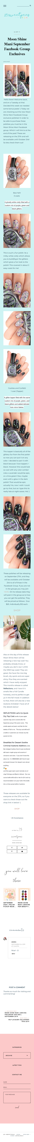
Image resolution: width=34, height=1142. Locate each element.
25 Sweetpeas (9, 1134)
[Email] (22, 851)
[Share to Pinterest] (12, 851)
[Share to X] (22, 847)
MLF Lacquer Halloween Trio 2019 (18, 1020)
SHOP (17, 610)
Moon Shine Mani (17, 842)
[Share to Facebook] (12, 847)
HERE (6, 592)
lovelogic (19, 1135)
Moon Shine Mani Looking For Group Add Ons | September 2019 (15, 1014)
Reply (13, 953)
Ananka (13, 942)
